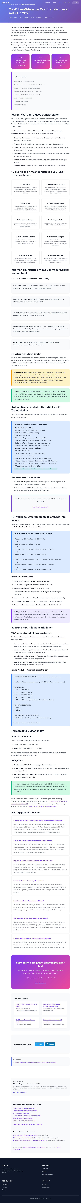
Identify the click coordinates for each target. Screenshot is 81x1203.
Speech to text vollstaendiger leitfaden (25, 1135)
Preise (54, 2)
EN (69, 2)
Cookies (4, 1190)
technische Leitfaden (42, 1135)
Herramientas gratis (47, 1174)
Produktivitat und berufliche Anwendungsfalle (47, 1138)
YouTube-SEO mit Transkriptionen (23, 98)
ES (65, 2)
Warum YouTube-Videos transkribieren (24, 81)
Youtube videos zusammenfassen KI (24, 1121)
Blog (60, 2)
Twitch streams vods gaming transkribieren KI (26, 1115)
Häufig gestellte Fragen (20, 104)
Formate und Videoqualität (21, 101)
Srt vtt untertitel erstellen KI (21, 1113)
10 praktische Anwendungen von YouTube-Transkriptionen (29, 84)
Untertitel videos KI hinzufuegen (22, 1118)
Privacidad (4, 1184)
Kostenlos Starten (40, 983)
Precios (44, 1171)
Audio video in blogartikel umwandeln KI (25, 1110)
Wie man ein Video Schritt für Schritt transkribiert (27, 88)
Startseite (47, 2)
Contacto (44, 1184)
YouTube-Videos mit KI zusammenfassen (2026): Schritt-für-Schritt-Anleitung (35, 1062)
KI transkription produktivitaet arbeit (24, 1138)
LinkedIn (51, 1044)
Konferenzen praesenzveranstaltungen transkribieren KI (30, 1140)
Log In (75, 2)
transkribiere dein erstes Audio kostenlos (34, 1147)
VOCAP (5, 3)
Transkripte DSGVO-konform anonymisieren (42, 806)
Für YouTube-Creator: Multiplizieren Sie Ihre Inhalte (27, 94)
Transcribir (45, 1168)
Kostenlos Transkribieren (40, 507)
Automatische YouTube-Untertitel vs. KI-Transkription (28, 91)
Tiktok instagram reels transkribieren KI (25, 1108)
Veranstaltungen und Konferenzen (56, 1140)
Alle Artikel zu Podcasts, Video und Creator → (27, 1124)
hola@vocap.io (46, 1187)
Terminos (4, 1187)
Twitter (40, 1044)
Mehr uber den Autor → (19, 1092)
